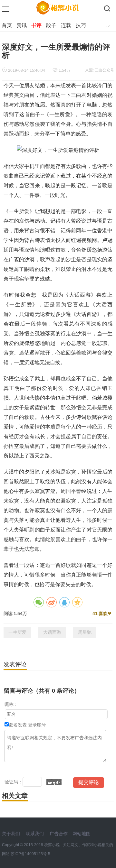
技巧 (81, 25)
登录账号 (37, 724)
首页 (7, 25)
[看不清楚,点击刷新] (54, 782)
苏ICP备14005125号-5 (30, 854)
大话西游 (52, 632)
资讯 (21, 25)
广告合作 (59, 833)
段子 (51, 25)
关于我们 (11, 833)
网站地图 (81, 833)
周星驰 (85, 632)
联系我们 (35, 833)
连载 (66, 25)
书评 (36, 25)
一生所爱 (17, 632)
